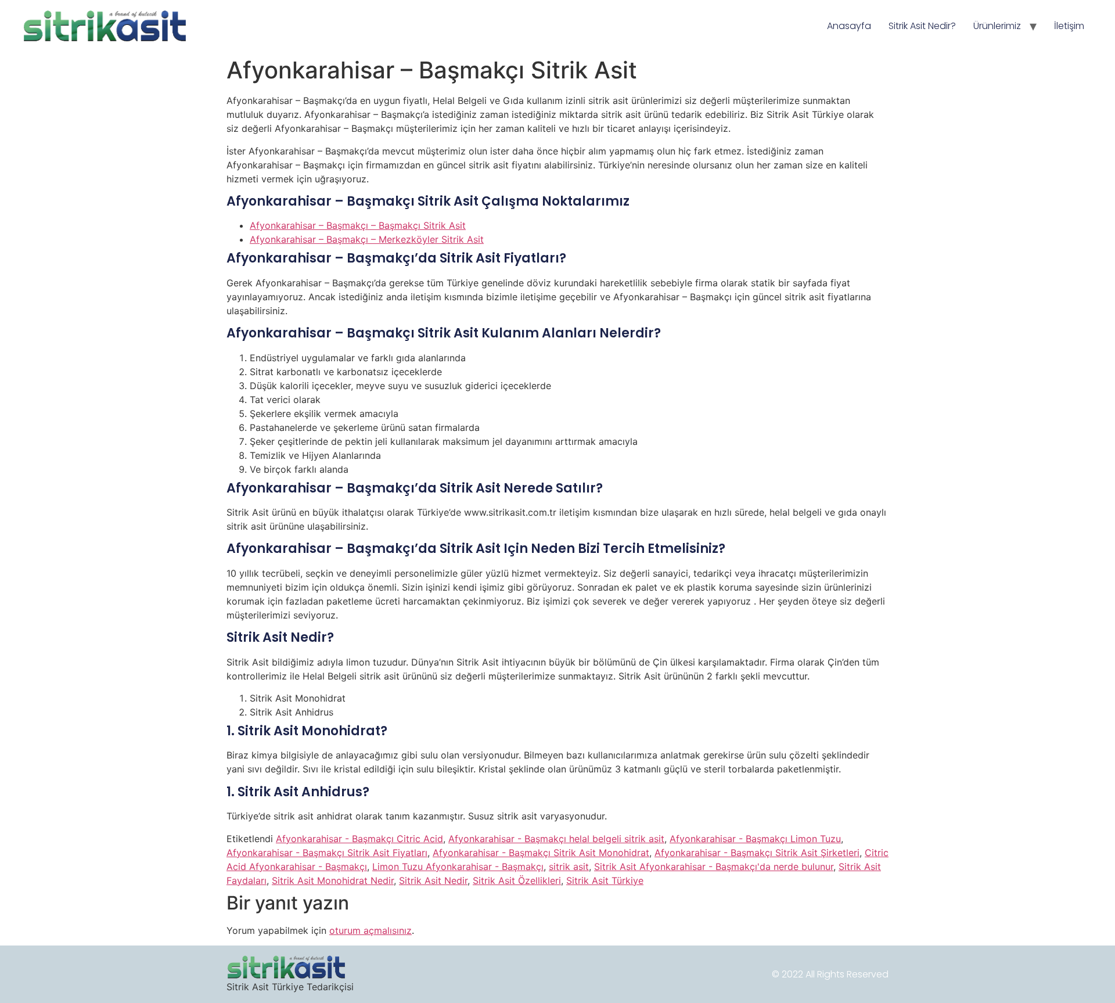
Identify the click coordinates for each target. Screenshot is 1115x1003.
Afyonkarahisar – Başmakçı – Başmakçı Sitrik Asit (358, 225)
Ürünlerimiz (997, 26)
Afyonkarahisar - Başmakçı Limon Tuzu (755, 838)
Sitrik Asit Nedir (433, 880)
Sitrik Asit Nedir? (922, 26)
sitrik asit (569, 866)
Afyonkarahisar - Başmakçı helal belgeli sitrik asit (556, 838)
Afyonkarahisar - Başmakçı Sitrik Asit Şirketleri (756, 852)
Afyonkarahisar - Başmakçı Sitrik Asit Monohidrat (541, 852)
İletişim (1069, 26)
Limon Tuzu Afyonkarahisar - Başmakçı (458, 866)
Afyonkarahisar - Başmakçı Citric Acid (359, 838)
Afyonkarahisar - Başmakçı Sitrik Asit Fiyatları (326, 852)
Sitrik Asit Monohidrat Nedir (333, 880)
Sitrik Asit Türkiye (604, 880)
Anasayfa (849, 26)
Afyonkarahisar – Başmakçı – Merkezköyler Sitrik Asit (367, 239)
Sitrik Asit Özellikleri (517, 880)
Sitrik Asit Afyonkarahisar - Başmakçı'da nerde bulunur (713, 866)
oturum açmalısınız (370, 930)
